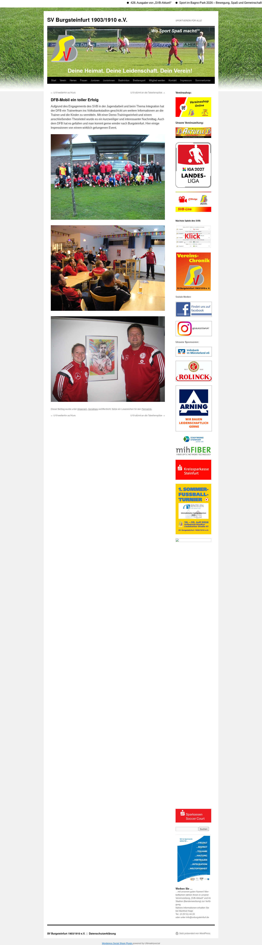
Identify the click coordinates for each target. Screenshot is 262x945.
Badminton (123, 80)
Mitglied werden (157, 80)
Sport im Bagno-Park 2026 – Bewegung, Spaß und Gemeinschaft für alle (201, 2)
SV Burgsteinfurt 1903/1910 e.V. (87, 19)
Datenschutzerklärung (102, 933)
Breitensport (139, 80)
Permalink (146, 408)
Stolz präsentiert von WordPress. (195, 933)
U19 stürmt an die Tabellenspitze (147, 92)
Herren (73, 80)
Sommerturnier (202, 80)
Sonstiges (93, 408)
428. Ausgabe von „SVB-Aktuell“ (127, 2)
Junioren (95, 80)
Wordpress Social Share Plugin (117, 943)
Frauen (83, 80)
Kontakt (173, 80)
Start (53, 80)
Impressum (186, 80)
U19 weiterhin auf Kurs (63, 92)
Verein (63, 80)
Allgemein (82, 408)
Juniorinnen (109, 80)
